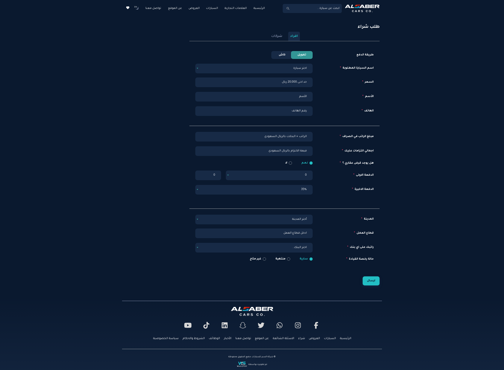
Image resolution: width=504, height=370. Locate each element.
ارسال (371, 280)
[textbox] (254, 68)
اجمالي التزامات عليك (359, 151)
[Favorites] (128, 8)
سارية (304, 259)
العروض (194, 8)
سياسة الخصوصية (166, 338)
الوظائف (214, 338)
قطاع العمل (365, 233)
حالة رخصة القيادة (361, 259)
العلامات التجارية (235, 8)
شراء (301, 338)
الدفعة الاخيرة (364, 189)
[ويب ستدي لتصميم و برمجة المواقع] (242, 364)
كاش (282, 55)
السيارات (212, 8)
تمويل (301, 55)
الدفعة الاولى (364, 175)
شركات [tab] (276, 36)
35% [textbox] (304, 189)
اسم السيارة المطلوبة (358, 68)
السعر (369, 82)
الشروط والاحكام (194, 338)
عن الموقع (175, 8)
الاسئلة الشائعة (283, 338)
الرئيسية (259, 8)
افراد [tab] (294, 36)
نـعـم (304, 163)
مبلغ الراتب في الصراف (358, 136)
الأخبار (227, 338)
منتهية (280, 259)
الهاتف (368, 111)
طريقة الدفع (365, 55)
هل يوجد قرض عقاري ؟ (358, 163)
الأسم (369, 96)
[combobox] (254, 68)
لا (286, 163)
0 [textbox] (306, 175)
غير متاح (255, 259)
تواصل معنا (153, 8)
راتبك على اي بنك (361, 247)
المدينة (368, 219)
